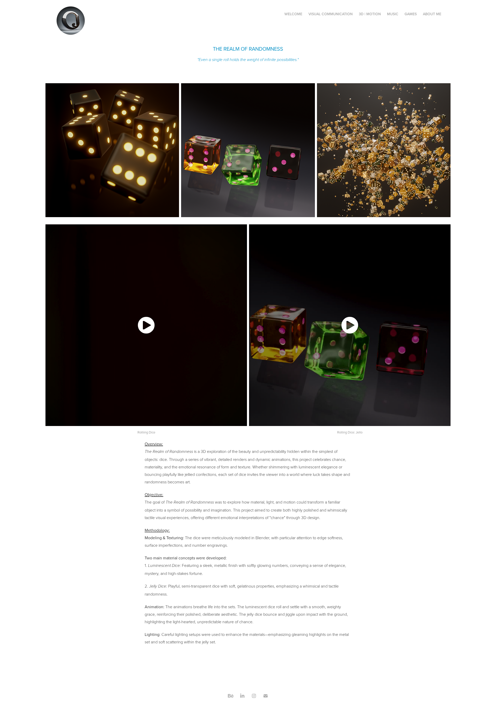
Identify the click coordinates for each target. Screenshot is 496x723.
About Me (432, 14)
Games (411, 14)
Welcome (293, 14)
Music (392, 14)
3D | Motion (370, 14)
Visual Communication (330, 14)
